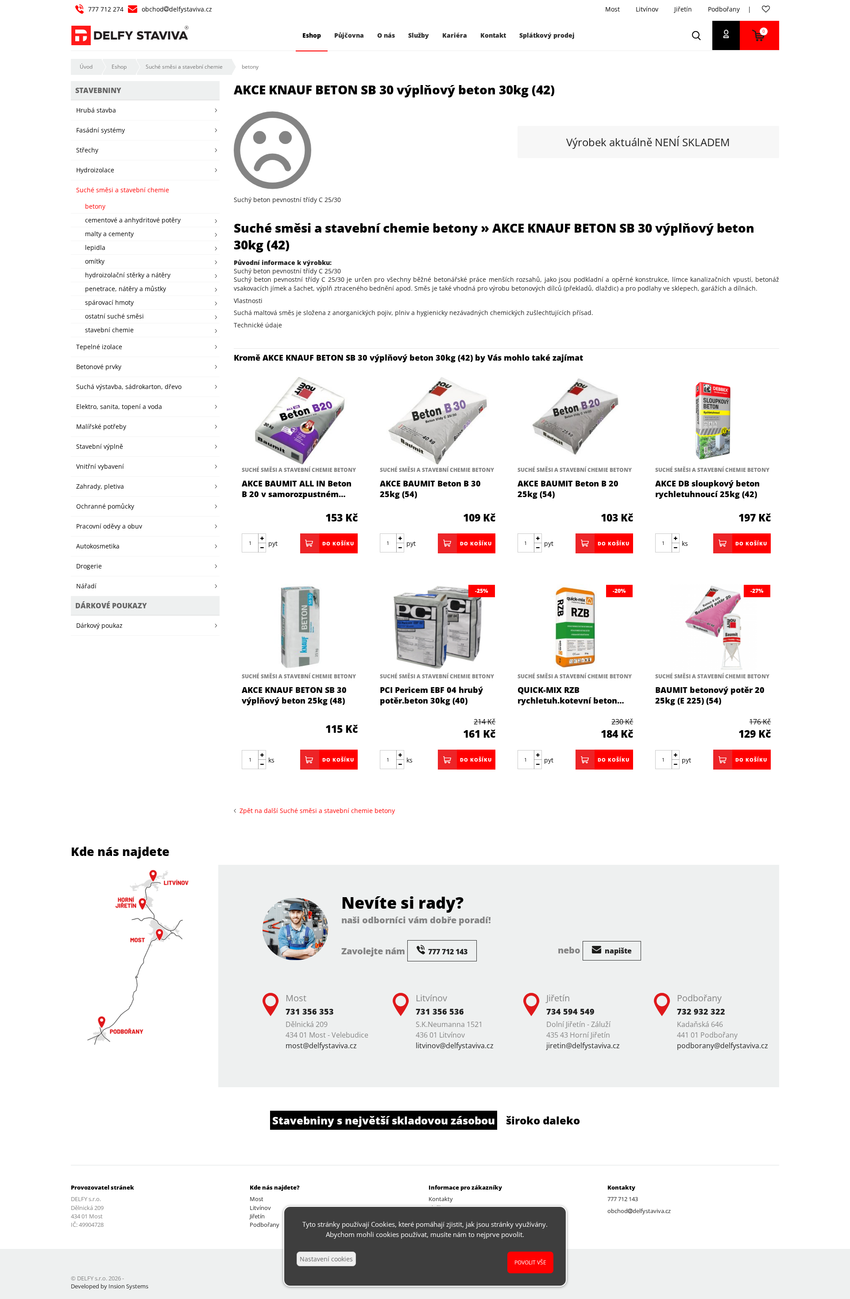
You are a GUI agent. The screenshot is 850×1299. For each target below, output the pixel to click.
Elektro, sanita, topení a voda (119, 406)
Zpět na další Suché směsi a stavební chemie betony (315, 810)
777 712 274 (106, 9)
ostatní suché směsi (114, 316)
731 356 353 (310, 1011)
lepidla (95, 247)
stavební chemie (109, 330)
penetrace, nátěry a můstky (125, 288)
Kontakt (493, 35)
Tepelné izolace (99, 346)
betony (250, 66)
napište (617, 951)
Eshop (119, 66)
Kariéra (454, 35)
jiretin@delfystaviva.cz (583, 1045)
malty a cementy (109, 233)
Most (612, 9)
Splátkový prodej (547, 35)
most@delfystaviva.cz (321, 1045)
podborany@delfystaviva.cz (722, 1045)
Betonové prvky (98, 366)
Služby (418, 35)
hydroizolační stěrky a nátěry (127, 275)
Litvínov (647, 9)
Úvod (86, 66)
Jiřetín (683, 9)
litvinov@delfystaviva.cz (455, 1045)
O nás (386, 35)
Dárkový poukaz (99, 625)
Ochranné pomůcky (105, 506)
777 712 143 (622, 1199)
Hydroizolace (95, 170)
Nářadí (86, 586)
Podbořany (724, 9)
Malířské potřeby (101, 426)
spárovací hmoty (109, 302)
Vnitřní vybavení (100, 466)
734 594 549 (570, 1011)
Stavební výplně (99, 446)
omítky (94, 261)
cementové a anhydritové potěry (133, 220)
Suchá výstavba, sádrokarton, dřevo (129, 386)
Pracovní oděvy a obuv (109, 526)
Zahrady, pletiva (100, 486)
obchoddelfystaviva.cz (177, 9)
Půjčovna (349, 35)
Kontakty (441, 1199)
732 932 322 (701, 1011)
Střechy (87, 150)
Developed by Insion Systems (109, 1286)
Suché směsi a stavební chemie (184, 66)
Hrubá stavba (96, 110)
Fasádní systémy (100, 130)
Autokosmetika (98, 546)
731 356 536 (440, 1011)
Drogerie (89, 566)
